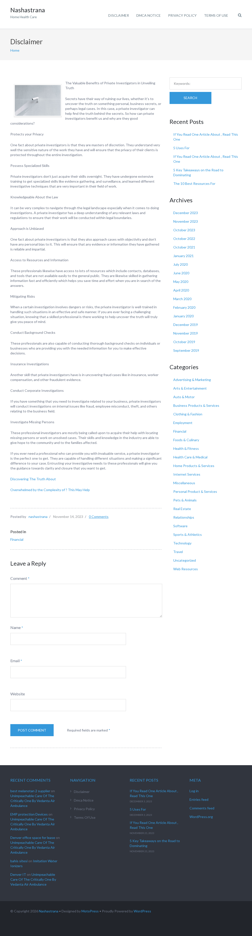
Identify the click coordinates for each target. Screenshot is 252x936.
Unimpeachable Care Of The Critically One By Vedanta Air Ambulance (32, 801)
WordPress (142, 911)
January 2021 (183, 256)
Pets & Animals (185, 500)
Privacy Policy (182, 15)
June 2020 (181, 273)
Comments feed (201, 808)
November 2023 (185, 221)
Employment (182, 423)
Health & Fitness (186, 448)
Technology (182, 543)
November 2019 (185, 333)
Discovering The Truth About (33, 479)
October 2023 (184, 230)
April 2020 (181, 290)
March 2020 (182, 299)
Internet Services (186, 474)
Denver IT (18, 874)
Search (190, 98)
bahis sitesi (19, 861)
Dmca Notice (148, 15)
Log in (194, 791)
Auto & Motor (184, 397)
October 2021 (184, 247)
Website (17, 693)
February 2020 (184, 307)
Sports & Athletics (187, 534)
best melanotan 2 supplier (30, 791)
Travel (178, 552)
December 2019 (185, 324)
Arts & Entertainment (190, 388)
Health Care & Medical (190, 457)
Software (180, 526)
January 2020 (183, 316)
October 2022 (184, 238)
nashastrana (38, 516)
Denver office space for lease (32, 837)
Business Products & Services (196, 405)
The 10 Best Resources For (194, 183)
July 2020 (180, 264)
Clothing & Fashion (187, 414)
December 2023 (185, 213)
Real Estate (182, 509)
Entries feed (198, 799)
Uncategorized (184, 560)
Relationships (183, 517)
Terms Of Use (216, 15)
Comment (18, 578)
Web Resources (185, 569)
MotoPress (90, 911)
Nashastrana (48, 911)
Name (15, 627)
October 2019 (184, 342)
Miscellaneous (184, 483)
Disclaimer (118, 15)
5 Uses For (181, 148)
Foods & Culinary (186, 440)
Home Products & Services (193, 466)
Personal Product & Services (195, 491)
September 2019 (186, 350)
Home (14, 50)
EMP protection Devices (29, 814)
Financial (16, 539)
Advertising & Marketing (192, 380)
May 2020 (180, 281)
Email (15, 660)
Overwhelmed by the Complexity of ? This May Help (50, 490)
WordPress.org (201, 817)
